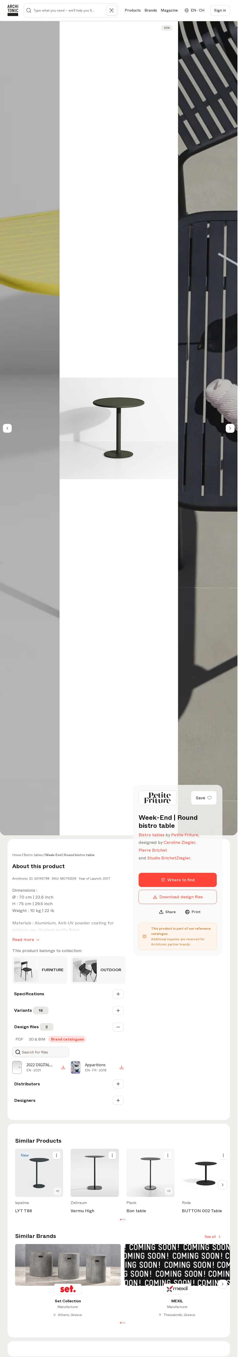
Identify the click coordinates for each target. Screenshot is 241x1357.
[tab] (19, 1039)
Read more (23, 940)
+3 (168, 1191)
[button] (120, 1219)
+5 (57, 1191)
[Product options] (56, 1155)
